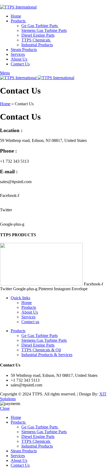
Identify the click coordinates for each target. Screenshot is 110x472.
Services (28, 317)
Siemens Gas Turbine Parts (44, 30)
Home (5, 104)
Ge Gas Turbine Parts (40, 25)
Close (5, 408)
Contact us (30, 321)
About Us (29, 312)
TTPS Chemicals (36, 40)
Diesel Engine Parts (37, 35)
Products (28, 307)
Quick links (20, 298)
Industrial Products (37, 45)
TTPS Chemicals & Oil (41, 350)
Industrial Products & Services (46, 354)
